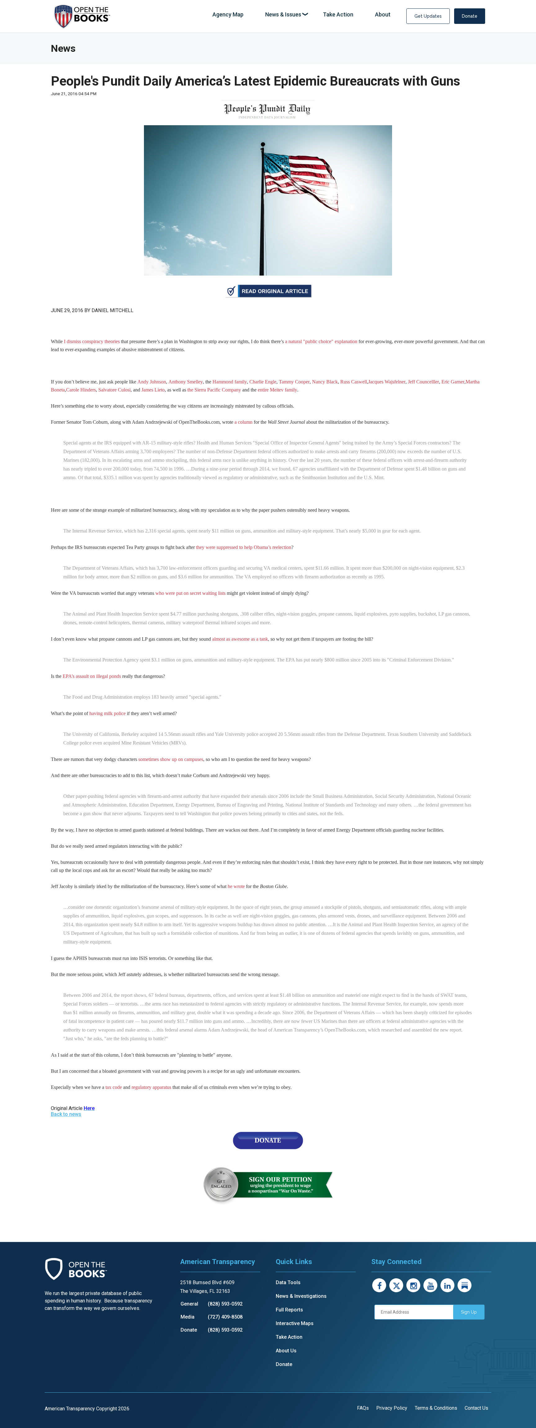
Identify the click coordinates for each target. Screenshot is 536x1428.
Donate (469, 16)
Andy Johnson (151, 381)
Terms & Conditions (436, 1408)
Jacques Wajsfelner (386, 381)
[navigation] (301, 14)
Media (187, 1317)
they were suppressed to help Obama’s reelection (243, 547)
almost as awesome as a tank (240, 639)
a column (243, 422)
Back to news (66, 1114)
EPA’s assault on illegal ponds (92, 676)
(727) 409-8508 (225, 1317)
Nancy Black (325, 381)
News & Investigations (301, 1296)
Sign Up (469, 1312)
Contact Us (476, 1408)
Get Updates (428, 16)
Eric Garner (452, 381)
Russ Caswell (353, 381)
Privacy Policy (391, 1408)
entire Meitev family (277, 389)
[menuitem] (228, 14)
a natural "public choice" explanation (321, 341)
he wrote (236, 886)
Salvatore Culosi (114, 389)
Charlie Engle (262, 381)
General (189, 1304)
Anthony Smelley (185, 381)
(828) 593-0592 (225, 1304)
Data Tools (288, 1282)
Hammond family (229, 381)
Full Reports (289, 1310)
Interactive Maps (295, 1323)
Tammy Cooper (294, 381)
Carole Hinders (81, 389)
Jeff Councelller (423, 381)
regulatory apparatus (151, 1087)
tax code (113, 1087)
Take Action (289, 1337)
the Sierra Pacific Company (214, 389)
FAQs (363, 1408)
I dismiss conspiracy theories (92, 341)
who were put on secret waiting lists (190, 593)
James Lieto (153, 389)
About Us (286, 1351)
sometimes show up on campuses (170, 759)
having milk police (107, 713)
